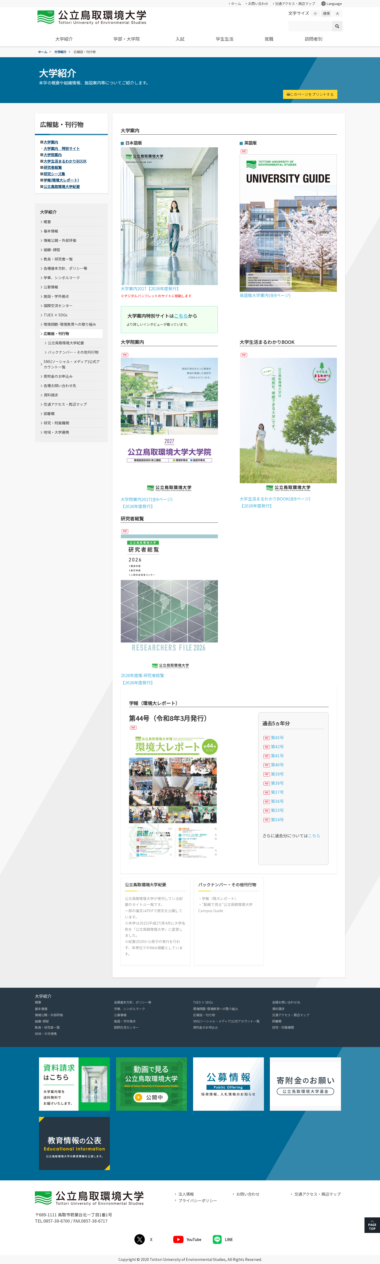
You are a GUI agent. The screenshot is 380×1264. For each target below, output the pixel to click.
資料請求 (51, 394)
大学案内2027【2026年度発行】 (151, 288)
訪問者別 (313, 38)
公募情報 (51, 286)
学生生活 (224, 38)
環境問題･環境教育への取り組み (70, 324)
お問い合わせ (258, 3)
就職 (269, 38)
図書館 (49, 413)
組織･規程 (52, 249)
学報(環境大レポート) (61, 180)
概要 (47, 221)
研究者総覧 (53, 167)
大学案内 (51, 141)
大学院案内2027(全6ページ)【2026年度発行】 (147, 502)
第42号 (277, 746)
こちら (314, 835)
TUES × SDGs (55, 314)
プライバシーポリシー (197, 1200)
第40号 (277, 764)
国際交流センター (58, 305)
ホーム (236, 3)
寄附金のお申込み (58, 376)
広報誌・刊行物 (56, 333)
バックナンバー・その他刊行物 (227, 884)
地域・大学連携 (56, 432)
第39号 (277, 774)
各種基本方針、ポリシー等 (65, 268)
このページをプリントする (312, 94)
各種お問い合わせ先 (60, 385)
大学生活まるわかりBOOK (65, 161)
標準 (326, 13)
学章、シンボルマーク (62, 277)
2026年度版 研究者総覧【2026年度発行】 (142, 678)
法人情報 (186, 1194)
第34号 (277, 819)
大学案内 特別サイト (62, 148)
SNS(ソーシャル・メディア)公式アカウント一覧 (72, 364)
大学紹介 (64, 38)
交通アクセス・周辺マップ (295, 3)
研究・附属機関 (56, 422)
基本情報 (51, 231)
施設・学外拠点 (56, 296)
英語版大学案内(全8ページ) (265, 295)
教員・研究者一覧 (58, 258)
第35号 (277, 810)
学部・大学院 (126, 38)
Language (331, 3)
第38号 (277, 783)
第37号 (277, 792)
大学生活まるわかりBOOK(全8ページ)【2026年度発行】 (275, 502)
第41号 (277, 755)
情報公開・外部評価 (60, 240)
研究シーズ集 (54, 173)
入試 (180, 38)
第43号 (277, 737)
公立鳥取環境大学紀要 (62, 186)
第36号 (277, 801)
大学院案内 (53, 154)
